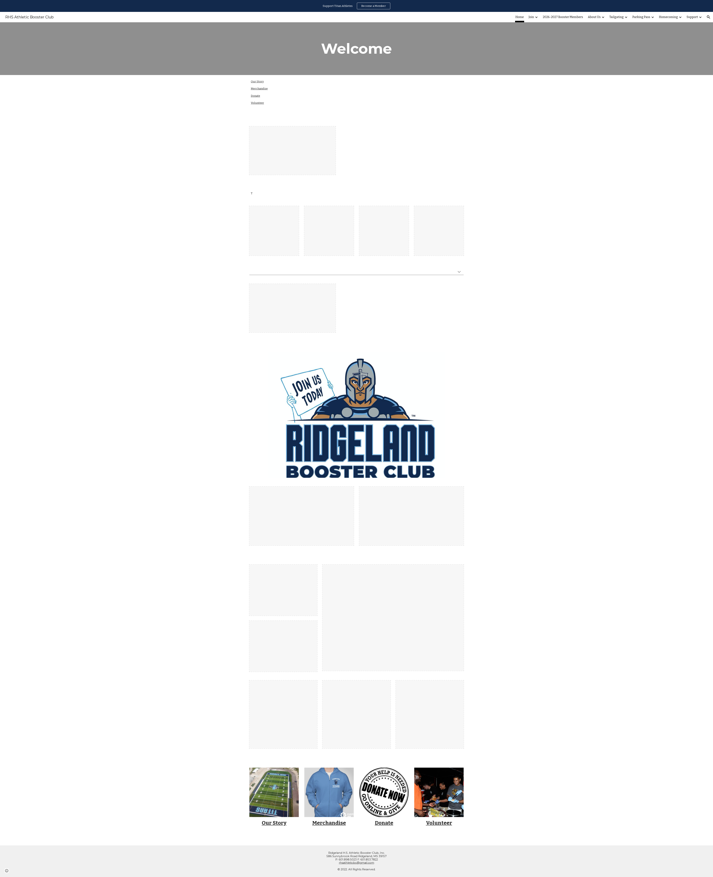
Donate (255, 95)
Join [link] (531, 17)
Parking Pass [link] (641, 17)
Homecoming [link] (668, 17)
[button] (708, 17)
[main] (356, 48)
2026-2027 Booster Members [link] (563, 17)
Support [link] (692, 17)
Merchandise (259, 88)
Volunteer (257, 103)
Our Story (257, 81)
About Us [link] (594, 17)
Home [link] (519, 17)
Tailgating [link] (616, 17)
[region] (356, 6)
